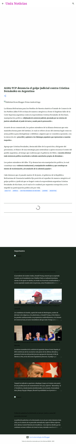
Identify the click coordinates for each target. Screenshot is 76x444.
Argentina (53, 190)
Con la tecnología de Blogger (39, 437)
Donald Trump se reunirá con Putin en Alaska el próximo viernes (34, 272)
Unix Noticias (16, 4)
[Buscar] (30, 3)
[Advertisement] (38, 68)
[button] (5, 96)
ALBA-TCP (8, 190)
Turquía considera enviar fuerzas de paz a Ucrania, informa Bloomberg (37, 379)
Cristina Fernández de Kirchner (30, 190)
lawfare (45, 190)
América (15, 190)
